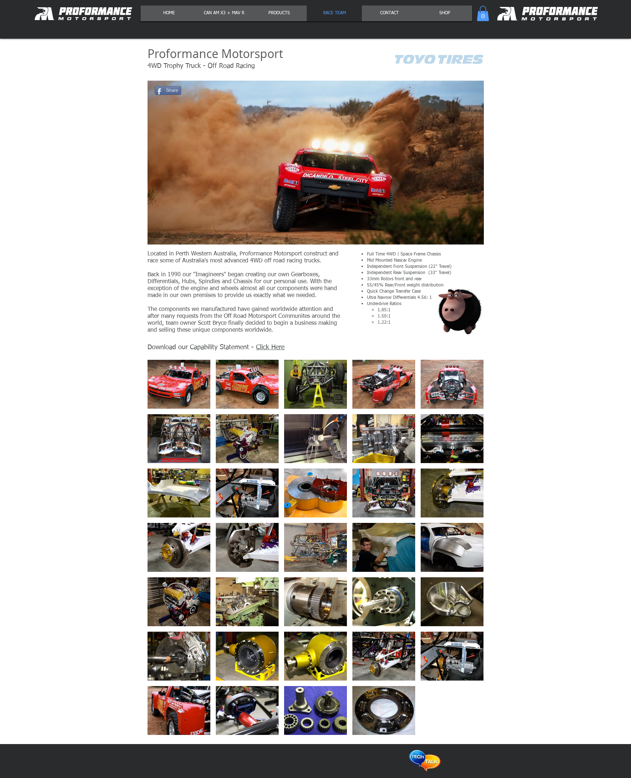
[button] (483, 13)
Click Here (270, 347)
